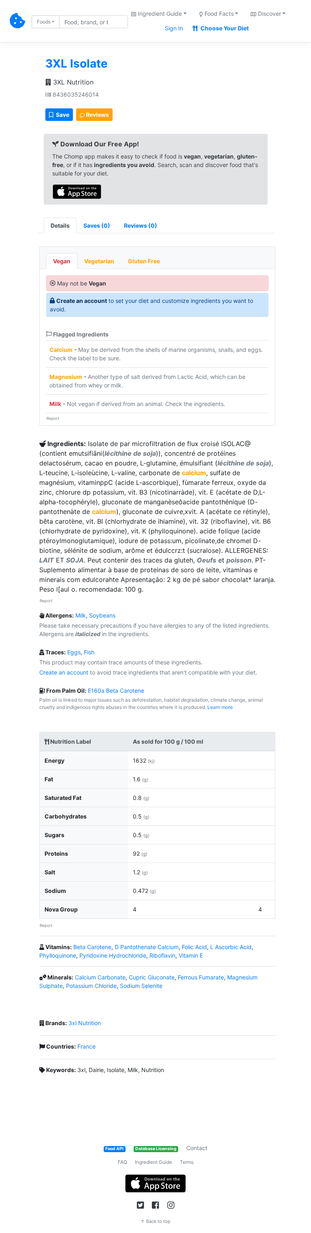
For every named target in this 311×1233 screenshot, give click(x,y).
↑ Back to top (155, 1221)
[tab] (97, 225)
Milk (55, 403)
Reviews (97, 114)
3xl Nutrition (84, 1022)
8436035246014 (75, 94)
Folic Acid (194, 946)
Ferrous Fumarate (201, 977)
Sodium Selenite (141, 985)
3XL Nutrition (72, 82)
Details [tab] (60, 225)
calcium (194, 473)
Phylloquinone (57, 955)
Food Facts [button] (218, 13)
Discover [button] (268, 13)
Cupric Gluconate (152, 977)
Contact (196, 1147)
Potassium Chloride (91, 985)
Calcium (60, 349)
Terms (187, 1162)
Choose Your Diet (224, 28)
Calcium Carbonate (100, 977)
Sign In (174, 28)
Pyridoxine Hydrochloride (112, 955)
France (86, 1046)
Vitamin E (191, 955)
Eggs (74, 652)
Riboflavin (162, 955)
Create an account (81, 300)
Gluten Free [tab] (144, 261)
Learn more (220, 707)
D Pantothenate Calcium (147, 946)
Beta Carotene (92, 946)
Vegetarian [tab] (99, 261)
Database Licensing (156, 1148)
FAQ (122, 1162)
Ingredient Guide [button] (159, 13)
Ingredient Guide (153, 1162)
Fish (89, 652)
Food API (114, 1148)
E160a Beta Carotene (116, 690)
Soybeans (102, 615)
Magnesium (65, 376)
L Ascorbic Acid (230, 946)
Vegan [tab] (61, 261)
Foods (44, 22)
